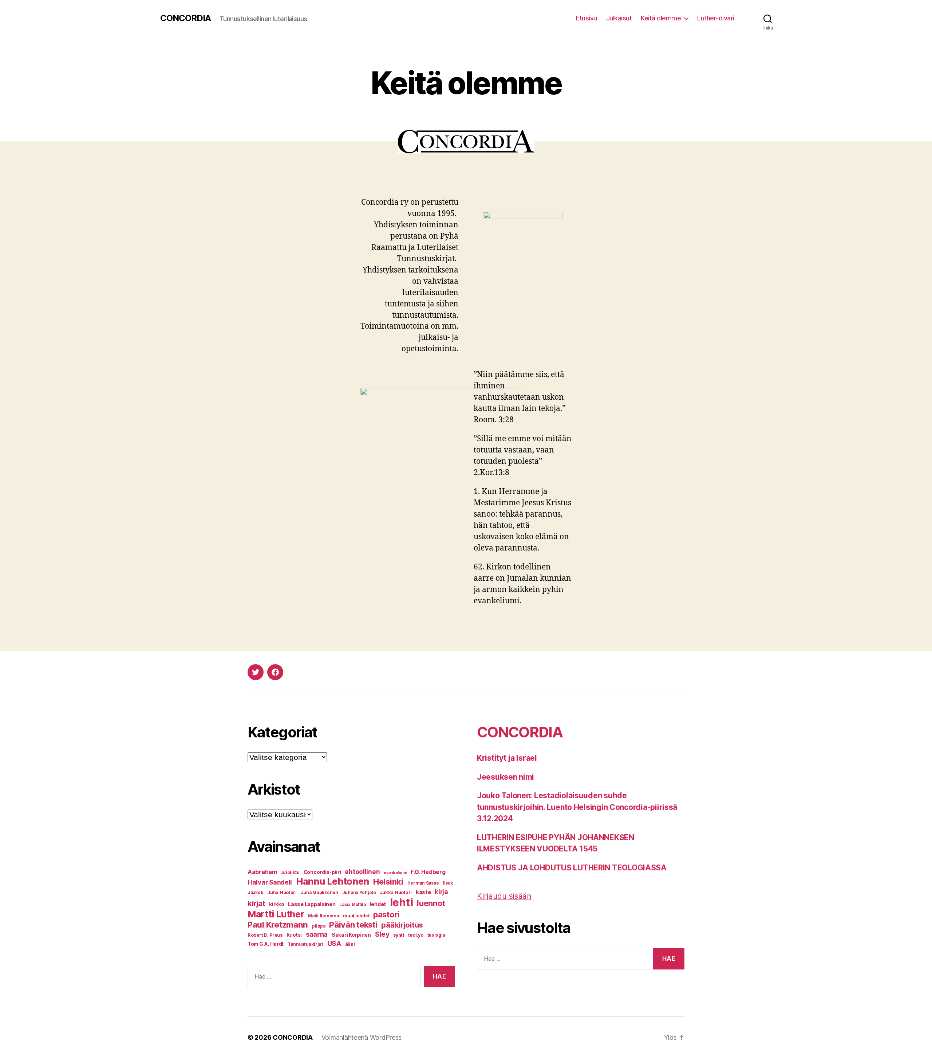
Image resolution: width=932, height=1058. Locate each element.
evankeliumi (395, 872)
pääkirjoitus (402, 924)
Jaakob (255, 892)
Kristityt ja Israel (507, 758)
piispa (318, 926)
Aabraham (262, 872)
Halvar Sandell (270, 882)
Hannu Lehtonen (332, 881)
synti (398, 935)
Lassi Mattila (352, 904)
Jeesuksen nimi (505, 776)
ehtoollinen (362, 871)
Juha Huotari (282, 892)
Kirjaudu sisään (504, 896)
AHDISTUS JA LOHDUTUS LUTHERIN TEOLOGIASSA (572, 867)
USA (334, 943)
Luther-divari (715, 18)
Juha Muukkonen (319, 892)
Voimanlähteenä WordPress (361, 1037)
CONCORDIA (185, 18)
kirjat (256, 903)
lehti (401, 902)
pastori (386, 914)
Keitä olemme (661, 18)
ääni (350, 944)
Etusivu (586, 18)
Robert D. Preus (265, 935)
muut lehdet (356, 915)
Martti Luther (276, 914)
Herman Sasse (423, 883)
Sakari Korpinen (351, 935)
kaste (423, 892)
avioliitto (290, 872)
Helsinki (388, 881)
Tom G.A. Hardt (266, 944)
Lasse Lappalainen (311, 904)
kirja (441, 892)
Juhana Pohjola (359, 892)
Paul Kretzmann (278, 924)
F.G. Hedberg (428, 872)
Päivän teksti (353, 924)
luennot (431, 903)
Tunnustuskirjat (305, 944)
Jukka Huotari (396, 892)
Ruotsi (294, 935)
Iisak (448, 883)
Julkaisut (619, 18)
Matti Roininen (323, 915)
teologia (436, 935)
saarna (317, 934)
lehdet (378, 904)
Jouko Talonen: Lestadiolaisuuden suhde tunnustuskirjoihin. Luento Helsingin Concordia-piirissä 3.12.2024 (577, 807)
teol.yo (415, 935)
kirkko (276, 904)
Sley (382, 934)
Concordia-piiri (322, 872)
